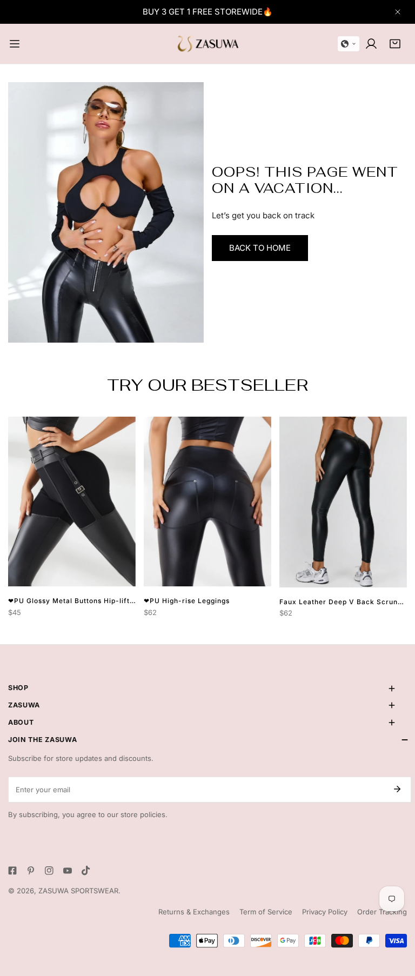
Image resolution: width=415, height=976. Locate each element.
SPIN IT (327, 517)
